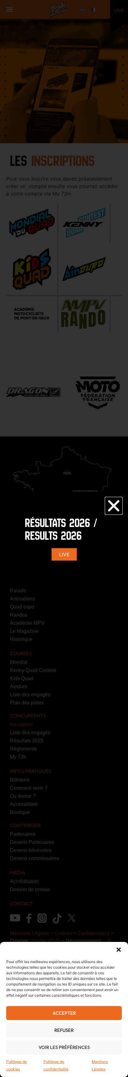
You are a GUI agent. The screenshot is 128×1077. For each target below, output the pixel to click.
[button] (119, 950)
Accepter (64, 1013)
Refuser (64, 1030)
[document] (64, 538)
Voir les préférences (64, 1047)
